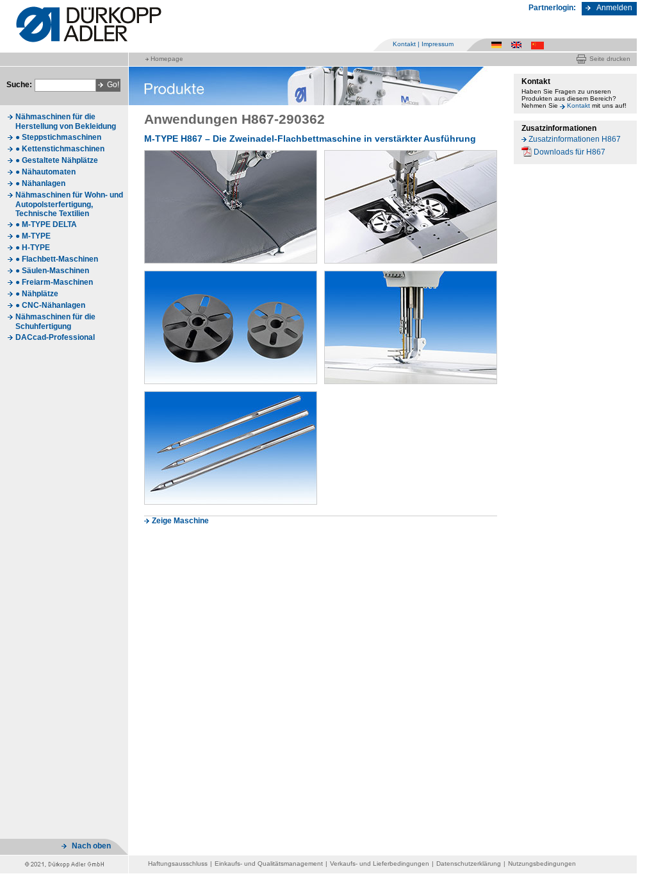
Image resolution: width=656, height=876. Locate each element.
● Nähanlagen (40, 183)
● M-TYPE (33, 236)
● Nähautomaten (45, 171)
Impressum (438, 43)
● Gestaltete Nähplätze (56, 160)
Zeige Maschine (180, 520)
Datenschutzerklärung (468, 863)
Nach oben (91, 845)
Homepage (167, 58)
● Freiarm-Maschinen (54, 282)
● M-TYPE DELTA (46, 224)
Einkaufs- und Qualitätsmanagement (269, 863)
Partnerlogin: (552, 7)
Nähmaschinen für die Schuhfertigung (55, 321)
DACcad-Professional (55, 337)
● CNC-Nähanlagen (50, 305)
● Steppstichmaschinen (58, 137)
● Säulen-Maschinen (52, 270)
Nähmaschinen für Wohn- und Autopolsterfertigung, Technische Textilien (69, 204)
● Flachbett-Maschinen (56, 259)
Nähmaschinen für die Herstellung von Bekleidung (65, 121)
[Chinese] (538, 44)
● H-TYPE (32, 247)
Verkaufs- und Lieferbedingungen (379, 863)
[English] (518, 44)
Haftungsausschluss (178, 863)
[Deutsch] (498, 44)
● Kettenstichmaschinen (59, 148)
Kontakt (404, 43)
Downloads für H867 (569, 151)
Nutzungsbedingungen (542, 863)
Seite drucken (609, 58)
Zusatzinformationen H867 (575, 139)
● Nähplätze (36, 293)
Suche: (19, 84)
